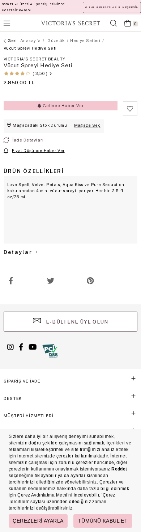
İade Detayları (27, 140)
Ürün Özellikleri (34, 171)
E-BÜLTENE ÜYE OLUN (76, 322)
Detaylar (19, 252)
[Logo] (70, 22)
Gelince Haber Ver (62, 106)
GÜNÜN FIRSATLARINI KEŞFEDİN (111, 7)
